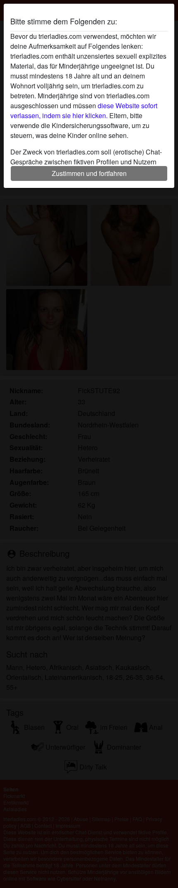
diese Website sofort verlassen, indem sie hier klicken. (83, 110)
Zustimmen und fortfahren (89, 173)
